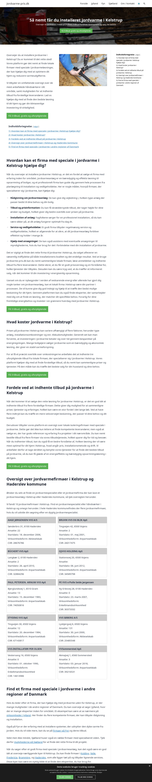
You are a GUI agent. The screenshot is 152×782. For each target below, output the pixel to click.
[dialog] (76, 773)
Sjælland (113, 3)
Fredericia (12, 757)
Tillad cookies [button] (65, 777)
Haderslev (40, 757)
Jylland (94, 3)
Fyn (103, 3)
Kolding (85, 753)
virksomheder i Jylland (19, 715)
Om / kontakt (128, 3)
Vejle (92, 753)
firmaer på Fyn (61, 730)
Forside (84, 3)
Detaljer (99, 772)
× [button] (149, 766)
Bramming (24, 757)
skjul (36, 126)
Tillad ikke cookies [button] (85, 777)
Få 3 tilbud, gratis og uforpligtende (76, 31)
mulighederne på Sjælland (28, 742)
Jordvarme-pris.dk (18, 3)
